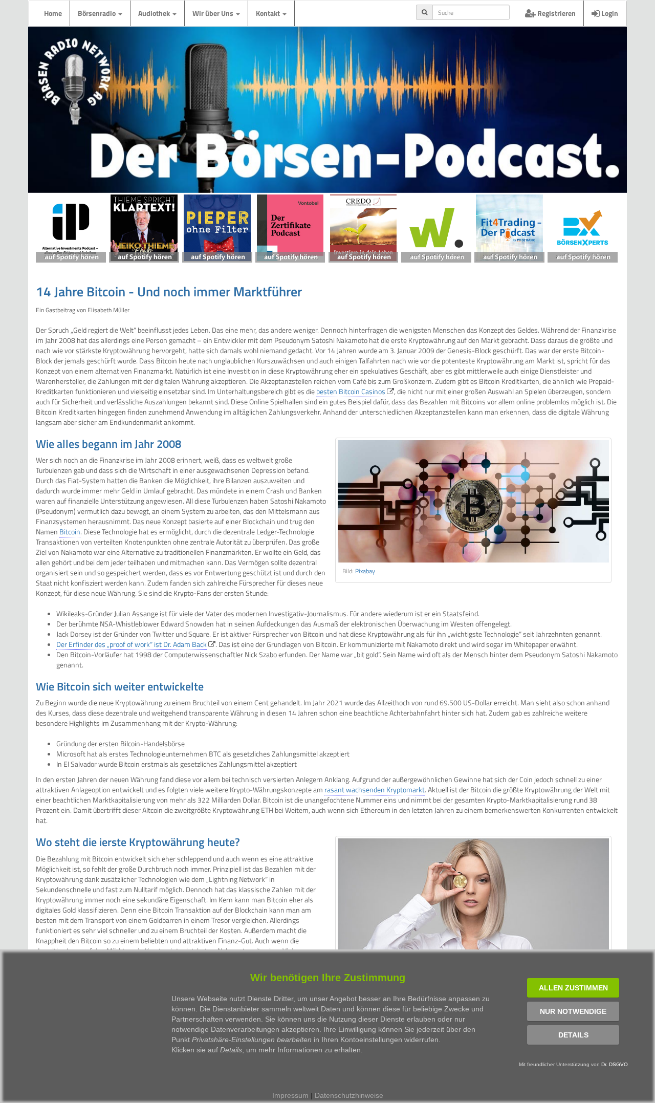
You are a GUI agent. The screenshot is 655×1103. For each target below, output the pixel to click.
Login (609, 13)
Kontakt (268, 13)
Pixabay (365, 571)
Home (53, 13)
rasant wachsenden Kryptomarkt (374, 789)
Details (573, 1035)
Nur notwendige (573, 1011)
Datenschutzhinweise (349, 1095)
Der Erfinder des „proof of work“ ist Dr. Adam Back (131, 644)
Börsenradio (97, 13)
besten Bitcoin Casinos (350, 391)
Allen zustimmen (573, 988)
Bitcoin (69, 531)
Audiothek (154, 13)
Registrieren (556, 13)
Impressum (290, 1095)
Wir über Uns (213, 13)
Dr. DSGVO (614, 1064)
